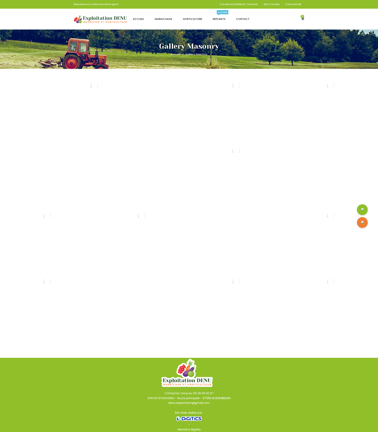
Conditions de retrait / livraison (239, 4)
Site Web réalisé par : (189, 413)
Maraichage (163, 19)
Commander (293, 4)
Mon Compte (271, 4)
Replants (219, 17)
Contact (242, 19)
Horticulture (192, 19)
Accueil (138, 19)
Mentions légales (189, 429)
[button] (302, 19)
